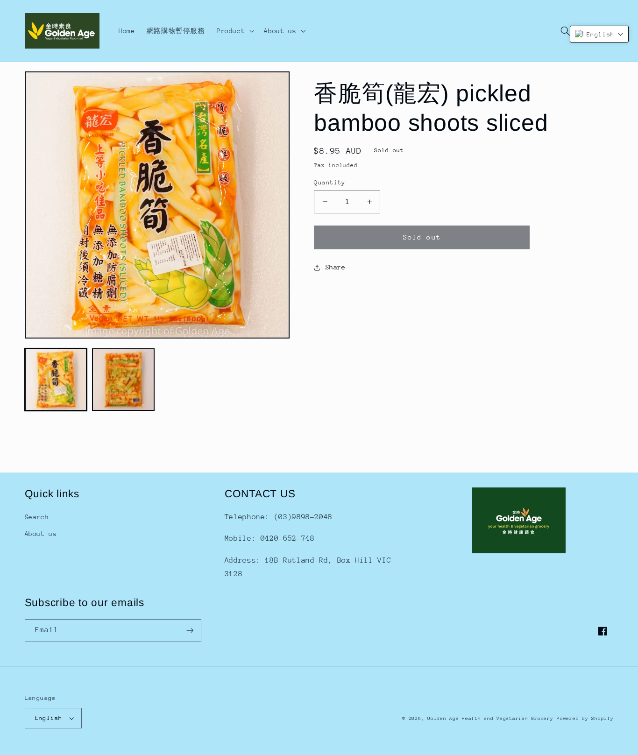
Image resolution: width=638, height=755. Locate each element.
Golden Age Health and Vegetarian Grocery (490, 718)
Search (37, 517)
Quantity (329, 182)
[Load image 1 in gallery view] (56, 379)
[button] (234, 31)
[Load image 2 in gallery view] (123, 379)
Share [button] (335, 267)
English (49, 717)
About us (41, 533)
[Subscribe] (189, 630)
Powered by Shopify (585, 718)
